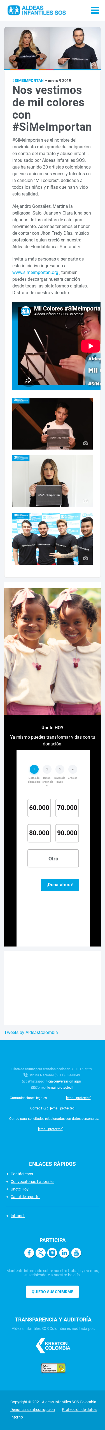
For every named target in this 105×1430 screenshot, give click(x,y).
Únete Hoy (20, 1189)
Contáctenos (22, 1174)
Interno (16, 1417)
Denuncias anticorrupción (32, 1409)
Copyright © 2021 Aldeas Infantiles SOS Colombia (53, 1402)
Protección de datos (79, 1409)
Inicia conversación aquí (63, 1081)
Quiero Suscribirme (52, 1291)
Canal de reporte (25, 1196)
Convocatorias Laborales (32, 1181)
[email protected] (60, 1088)
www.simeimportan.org (35, 272)
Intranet (18, 1215)
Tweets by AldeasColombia (31, 1032)
